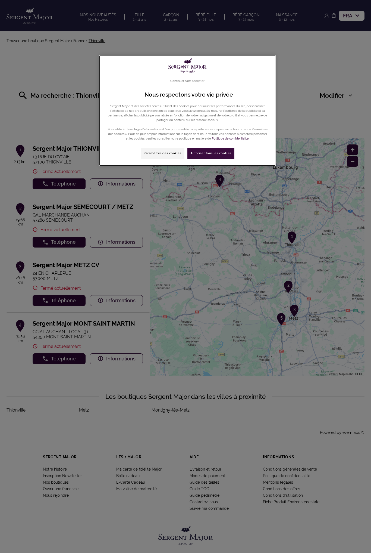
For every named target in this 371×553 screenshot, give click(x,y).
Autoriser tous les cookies (210, 153)
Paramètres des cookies (162, 153)
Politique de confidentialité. (230, 138)
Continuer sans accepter (187, 80)
